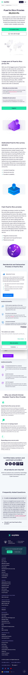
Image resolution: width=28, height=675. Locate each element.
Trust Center (4, 646)
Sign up (21, 2)
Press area (4, 566)
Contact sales (17, 551)
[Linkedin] (3, 668)
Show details (21, 338)
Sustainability (5, 575)
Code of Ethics (5, 654)
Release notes (5, 619)
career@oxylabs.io (6, 665)
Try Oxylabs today (14, 29)
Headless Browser (6, 601)
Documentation (5, 614)
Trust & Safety (5, 647)
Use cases (4, 615)
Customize (13, 347)
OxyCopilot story (5, 638)
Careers (3, 570)
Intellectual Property (6, 636)
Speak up (4, 651)
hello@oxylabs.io (6, 662)
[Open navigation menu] (25, 2)
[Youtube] (11, 668)
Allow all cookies (14, 343)
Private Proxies (5, 590)
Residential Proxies (6, 583)
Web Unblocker (5, 597)
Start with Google (15, 33)
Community (4, 577)
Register (14, 108)
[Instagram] (5, 668)
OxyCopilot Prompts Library (8, 626)
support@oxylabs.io (15, 662)
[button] (14, 507)
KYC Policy (4, 644)
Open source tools (6, 622)
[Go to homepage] (14, 535)
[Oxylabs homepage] (5, 2)
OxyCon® (4, 572)
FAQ (2, 628)
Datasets (4, 609)
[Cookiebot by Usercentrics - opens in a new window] (20, 327)
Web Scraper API (5, 603)
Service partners (5, 565)
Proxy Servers (5, 605)
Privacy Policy (5, 642)
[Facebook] (8, 668)
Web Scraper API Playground (8, 617)
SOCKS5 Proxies (5, 585)
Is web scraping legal (20, 515)
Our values (4, 561)
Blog (3, 624)
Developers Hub (5, 621)
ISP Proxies (4, 589)
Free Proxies (5, 592)
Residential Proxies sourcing (8, 568)
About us (4, 559)
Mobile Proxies (5, 587)
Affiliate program (5, 563)
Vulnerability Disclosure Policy (9, 649)
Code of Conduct (5, 653)
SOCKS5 (12, 316)
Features (4, 634)
